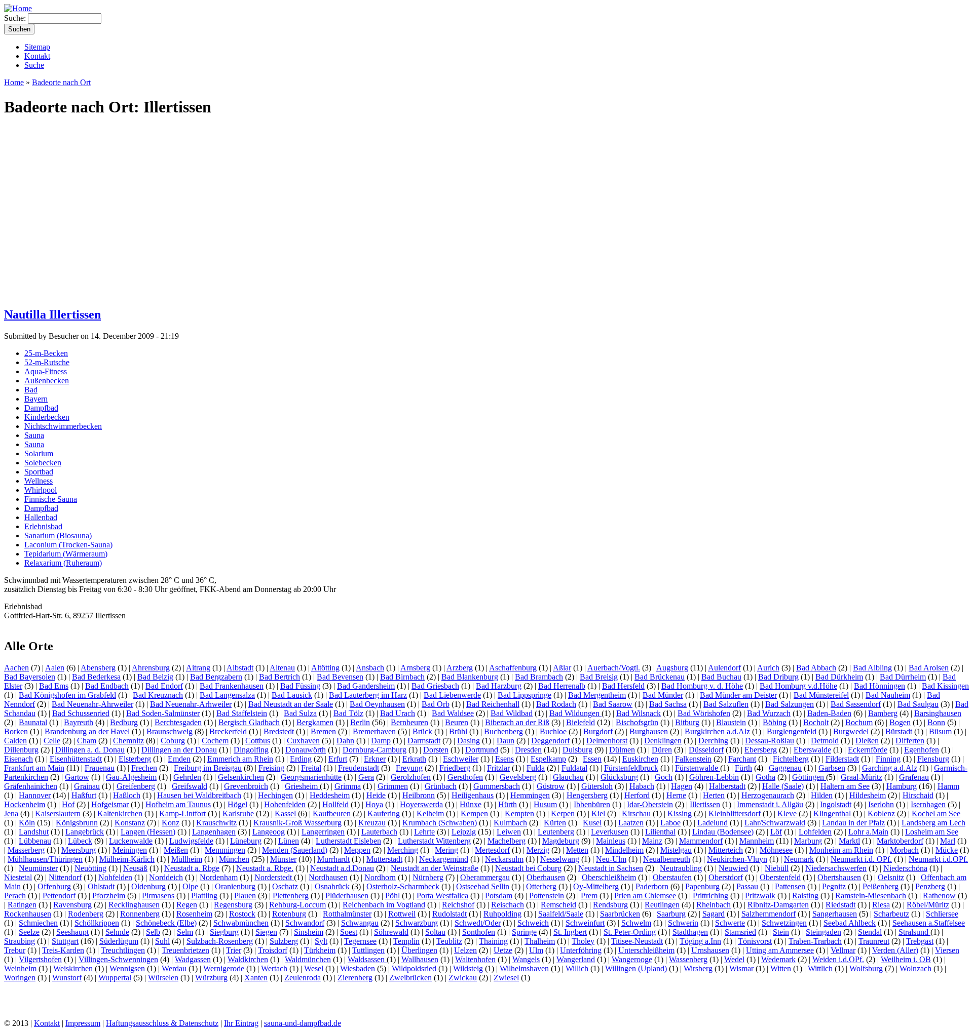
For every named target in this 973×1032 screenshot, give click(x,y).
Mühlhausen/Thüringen (45, 859)
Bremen (323, 731)
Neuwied (733, 868)
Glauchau (568, 777)
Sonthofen (478, 932)
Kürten (555, 822)
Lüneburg (245, 841)
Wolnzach (915, 968)
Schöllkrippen (96, 923)
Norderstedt (274, 877)
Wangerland (575, 959)
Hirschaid (918, 795)
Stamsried (740, 932)
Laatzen (631, 822)
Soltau (435, 932)
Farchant (742, 759)
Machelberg (507, 841)
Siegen (266, 932)
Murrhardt (333, 859)
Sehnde (117, 932)
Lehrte (424, 831)
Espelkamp (548, 759)
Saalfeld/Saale (560, 913)
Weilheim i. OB (906, 959)
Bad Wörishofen (704, 713)
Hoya (374, 804)
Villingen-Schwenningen (118, 959)
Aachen (16, 667)
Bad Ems (53, 686)
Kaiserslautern (58, 813)
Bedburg (124, 722)
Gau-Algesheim (131, 777)
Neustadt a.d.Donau (342, 868)
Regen (186, 904)
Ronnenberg (140, 913)
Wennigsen (127, 968)
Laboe (670, 822)
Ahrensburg (151, 667)
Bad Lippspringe (524, 695)
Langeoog (268, 831)
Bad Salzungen (789, 704)
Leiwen (509, 831)
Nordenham (219, 877)
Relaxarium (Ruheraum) (63, 563)
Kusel (592, 822)
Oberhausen (546, 877)
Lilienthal (660, 831)
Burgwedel (851, 731)
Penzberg (930, 886)
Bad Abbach (816, 667)
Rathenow (939, 895)
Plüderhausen (346, 895)
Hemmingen (530, 795)
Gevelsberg (518, 777)
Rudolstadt (449, 913)
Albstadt (240, 667)
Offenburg (54, 886)
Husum (545, 804)
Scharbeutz (891, 913)
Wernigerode (223, 968)
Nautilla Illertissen (52, 314)
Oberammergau (485, 877)
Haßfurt (83, 795)
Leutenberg (556, 831)
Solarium (38, 453)
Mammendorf (701, 841)
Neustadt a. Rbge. (264, 868)
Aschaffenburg (513, 667)
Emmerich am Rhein (240, 759)
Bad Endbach (107, 686)
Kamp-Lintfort (182, 813)
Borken (16, 731)
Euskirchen (640, 759)
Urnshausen (710, 950)
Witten (780, 968)
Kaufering (383, 813)
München (234, 859)
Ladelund (712, 822)
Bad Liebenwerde (452, 695)
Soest (348, 932)
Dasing (468, 740)
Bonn (936, 722)
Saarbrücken (620, 913)
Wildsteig (468, 968)
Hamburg (901, 786)
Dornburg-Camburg (374, 749)
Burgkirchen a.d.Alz (717, 731)
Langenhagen (214, 831)
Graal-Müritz (861, 777)
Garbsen (831, 768)
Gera (366, 777)
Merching (402, 850)
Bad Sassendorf (856, 704)
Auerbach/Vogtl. (613, 667)
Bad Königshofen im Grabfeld (67, 695)
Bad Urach (397, 713)
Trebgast (919, 941)
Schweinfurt (585, 923)
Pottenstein (546, 895)
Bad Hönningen (879, 686)
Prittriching (710, 895)
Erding (301, 759)
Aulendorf (724, 667)
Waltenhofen (475, 959)
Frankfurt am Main (34, 768)
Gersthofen (465, 777)
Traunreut (873, 941)
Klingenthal (832, 813)
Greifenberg (136, 786)
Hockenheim (24, 804)
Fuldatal (574, 768)
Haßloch (126, 795)
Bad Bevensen (340, 676)
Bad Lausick (292, 695)
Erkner (375, 759)
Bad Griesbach (435, 686)
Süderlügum (118, 941)
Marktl (849, 841)
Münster (283, 859)
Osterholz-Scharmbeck (402, 886)
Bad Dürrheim (903, 676)
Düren (662, 749)
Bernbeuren (409, 722)
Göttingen (809, 777)
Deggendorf (550, 740)
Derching (713, 740)
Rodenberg (85, 913)
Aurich (768, 667)
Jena (11, 813)
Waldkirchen (248, 959)
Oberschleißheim (609, 877)
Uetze (503, 950)
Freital (311, 768)
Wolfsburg (866, 968)
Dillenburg (21, 749)
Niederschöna (905, 868)
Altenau (282, 667)
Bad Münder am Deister (738, 695)
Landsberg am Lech (933, 822)
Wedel (734, 959)
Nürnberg (428, 877)
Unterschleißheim (646, 950)
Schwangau (360, 923)
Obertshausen (839, 877)
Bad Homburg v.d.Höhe (798, 686)
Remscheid (558, 904)
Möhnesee (776, 850)
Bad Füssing (300, 686)
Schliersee (942, 913)
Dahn (345, 740)
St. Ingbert (570, 932)
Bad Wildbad (512, 713)
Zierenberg (355, 977)
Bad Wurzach (769, 713)
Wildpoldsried (414, 968)
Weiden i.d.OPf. (838, 959)
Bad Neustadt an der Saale (290, 704)
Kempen (474, 813)
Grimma (347, 786)
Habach (641, 786)
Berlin (360, 722)
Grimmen (393, 786)
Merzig (538, 850)
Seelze (29, 932)
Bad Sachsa (668, 704)
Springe (524, 932)
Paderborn (651, 886)
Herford (637, 795)
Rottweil (402, 913)
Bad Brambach (539, 676)
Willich (577, 968)
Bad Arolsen (929, 667)
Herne (676, 795)
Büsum (940, 731)
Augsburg (672, 667)
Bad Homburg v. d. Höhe (702, 686)
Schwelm (636, 923)
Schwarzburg (416, 923)
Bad (31, 389)
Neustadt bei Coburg (528, 868)
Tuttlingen (368, 950)
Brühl (458, 731)
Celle (52, 740)
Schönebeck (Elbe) (166, 923)
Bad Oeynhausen (377, 704)
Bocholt (816, 722)
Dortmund (481, 749)
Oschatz (285, 886)
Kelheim (430, 813)
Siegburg (224, 932)
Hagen (681, 786)
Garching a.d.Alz (889, 768)
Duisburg (577, 749)
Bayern (36, 398)
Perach (15, 895)
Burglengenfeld (791, 731)
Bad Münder (663, 695)
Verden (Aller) (895, 950)
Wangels (526, 959)
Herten (714, 795)
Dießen (867, 740)
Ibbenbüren (592, 804)
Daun (505, 740)
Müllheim (186, 859)
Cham (86, 740)
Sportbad (38, 471)
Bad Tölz (348, 713)
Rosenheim (194, 913)
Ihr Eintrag (241, 1023)
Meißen (176, 850)
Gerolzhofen (411, 777)
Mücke (946, 850)
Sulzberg (284, 941)
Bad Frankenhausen (232, 686)
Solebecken (42, 462)
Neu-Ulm (611, 859)
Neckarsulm (504, 859)
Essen (592, 759)
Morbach (904, 850)
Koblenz (881, 813)
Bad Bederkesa (96, 676)
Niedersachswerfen (836, 868)
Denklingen (663, 740)
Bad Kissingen (945, 686)
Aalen (54, 667)
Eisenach (18, 759)
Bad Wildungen (575, 713)
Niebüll (777, 868)
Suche (34, 65)
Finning (888, 759)
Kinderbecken (46, 417)
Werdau (174, 968)
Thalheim (540, 941)
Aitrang (198, 667)
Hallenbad (40, 517)
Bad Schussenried (80, 713)
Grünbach (441, 786)
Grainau (87, 786)
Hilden (822, 795)
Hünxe (470, 804)
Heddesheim (330, 795)
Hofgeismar (110, 804)
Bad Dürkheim (839, 676)
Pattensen (790, 886)
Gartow (77, 777)
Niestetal (18, 877)
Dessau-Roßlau (769, 740)
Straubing (19, 941)
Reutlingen (662, 904)
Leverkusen (609, 831)
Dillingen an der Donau (179, 749)
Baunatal (33, 722)
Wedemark (778, 959)
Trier (233, 950)
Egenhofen (921, 749)
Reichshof (458, 904)
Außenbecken (46, 380)
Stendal (870, 932)
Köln (27, 822)
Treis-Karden (63, 950)
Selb (153, 932)
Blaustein (731, 722)
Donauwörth (305, 749)
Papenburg (702, 886)
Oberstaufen (672, 877)
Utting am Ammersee (780, 950)
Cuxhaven (303, 740)
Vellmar (843, 950)
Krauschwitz (216, 822)
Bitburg (687, 722)
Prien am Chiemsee (645, 895)
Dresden (528, 749)
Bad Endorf (164, 686)
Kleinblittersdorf (734, 813)
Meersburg (78, 850)
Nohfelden (115, 877)
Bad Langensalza (227, 695)
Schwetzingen (784, 923)
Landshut (34, 831)
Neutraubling (681, 868)
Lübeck (80, 841)
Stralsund (914, 932)
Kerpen (563, 813)
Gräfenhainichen (30, 786)
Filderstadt (842, 759)
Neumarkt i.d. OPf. (861, 859)
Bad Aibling (872, 667)
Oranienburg (235, 886)
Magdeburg (560, 841)
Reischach (507, 904)
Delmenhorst (606, 740)
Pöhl (392, 895)
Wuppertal (114, 977)
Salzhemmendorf (768, 913)
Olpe (190, 886)
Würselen (163, 977)
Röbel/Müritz (928, 904)
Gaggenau (785, 768)
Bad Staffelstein (241, 713)
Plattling (204, 895)
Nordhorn (380, 877)
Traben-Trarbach (815, 941)
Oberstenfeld (780, 877)
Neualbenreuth (666, 859)
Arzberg (459, 667)
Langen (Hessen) (148, 831)
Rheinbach (713, 904)
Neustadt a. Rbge (191, 868)
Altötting (325, 667)
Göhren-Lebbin (714, 777)
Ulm (536, 950)
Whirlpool (40, 490)
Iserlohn (881, 804)
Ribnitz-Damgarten (778, 904)
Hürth (507, 804)
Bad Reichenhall (492, 704)
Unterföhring (581, 950)
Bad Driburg (778, 676)
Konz (170, 822)
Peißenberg (881, 886)
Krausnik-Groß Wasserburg (297, 822)
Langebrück (84, 831)
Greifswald (189, 786)
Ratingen (22, 904)
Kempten (519, 813)
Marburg (808, 841)
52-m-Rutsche (46, 362)
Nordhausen (328, 877)
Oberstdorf (725, 877)
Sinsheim (308, 932)
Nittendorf (65, 877)
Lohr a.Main (868, 831)
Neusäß (135, 868)
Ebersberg (760, 749)
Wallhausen (419, 959)
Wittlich (820, 968)
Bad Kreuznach (158, 695)
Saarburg (671, 913)
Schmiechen (38, 923)
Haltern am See (845, 786)
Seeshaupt (72, 932)
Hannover (35, 795)
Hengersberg (587, 795)
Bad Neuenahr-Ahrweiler (92, 704)
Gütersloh (597, 786)
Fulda (536, 768)
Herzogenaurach (767, 795)
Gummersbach (496, 786)
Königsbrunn (77, 822)
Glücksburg (619, 777)
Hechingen (275, 795)
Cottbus (257, 740)
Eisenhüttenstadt (76, 759)
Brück (422, 731)
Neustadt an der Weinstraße (434, 868)
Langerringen (323, 831)
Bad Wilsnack (638, 713)
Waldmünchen (308, 959)
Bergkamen (314, 722)
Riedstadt (840, 904)
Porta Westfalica (442, 895)
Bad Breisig (599, 676)
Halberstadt (727, 786)
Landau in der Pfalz (853, 822)
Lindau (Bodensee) (723, 831)
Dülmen (622, 749)
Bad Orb (436, 704)
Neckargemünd (443, 859)
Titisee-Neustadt (637, 941)
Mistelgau (676, 850)
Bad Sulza (300, 713)
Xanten (256, 977)
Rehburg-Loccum (297, 904)
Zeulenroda (302, 977)
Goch (663, 777)
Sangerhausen (834, 913)
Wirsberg (698, 968)
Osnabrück (332, 886)
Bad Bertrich (279, 676)
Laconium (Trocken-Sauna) (68, 544)
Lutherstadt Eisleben (348, 841)
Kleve (787, 813)
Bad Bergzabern (216, 676)
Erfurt (337, 759)
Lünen (288, 841)
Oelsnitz (891, 877)
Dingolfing (251, 749)
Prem (589, 895)
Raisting (805, 895)
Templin (406, 941)
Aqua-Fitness (45, 371)
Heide (376, 795)
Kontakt (37, 56)
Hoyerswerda (421, 804)
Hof (68, 804)
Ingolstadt (835, 804)
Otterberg (541, 886)
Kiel (598, 813)
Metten (577, 850)
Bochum (859, 722)
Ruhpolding (502, 913)
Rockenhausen (27, 913)
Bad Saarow (612, 704)
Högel (237, 804)
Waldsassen (367, 959)
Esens (504, 759)
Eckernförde (867, 749)
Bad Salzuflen (726, 704)
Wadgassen (193, 959)
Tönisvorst (755, 941)
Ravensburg (72, 904)
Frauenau (100, 768)
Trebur (14, 950)
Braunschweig (169, 731)
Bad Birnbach (402, 676)
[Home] (18, 8)
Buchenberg (503, 731)
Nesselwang (559, 859)
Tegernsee (360, 941)
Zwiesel (506, 977)
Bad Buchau (721, 676)
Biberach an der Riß (517, 722)
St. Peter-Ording (630, 932)
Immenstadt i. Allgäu (770, 804)
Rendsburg (610, 904)
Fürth (743, 768)
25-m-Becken (46, 353)
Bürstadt (898, 731)
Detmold (825, 740)
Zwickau (462, 977)
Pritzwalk (760, 895)
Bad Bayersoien (29, 676)
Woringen (19, 977)
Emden (179, 759)
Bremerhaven (374, 731)
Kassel (285, 813)
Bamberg (882, 713)
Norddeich (166, 877)
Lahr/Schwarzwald (774, 822)
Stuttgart (65, 941)
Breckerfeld (228, 731)
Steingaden (823, 932)
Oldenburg (148, 886)
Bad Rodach (556, 704)
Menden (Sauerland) (294, 850)
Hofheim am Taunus (178, 804)
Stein (781, 932)
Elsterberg (135, 759)
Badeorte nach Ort (61, 82)
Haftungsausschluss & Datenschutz (162, 1023)
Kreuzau (372, 822)
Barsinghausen (937, 713)
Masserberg (26, 850)
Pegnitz (834, 886)
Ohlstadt (101, 886)
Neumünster (38, 868)
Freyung (409, 768)
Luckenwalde (131, 841)
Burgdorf (598, 731)
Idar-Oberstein (650, 804)
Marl (947, 841)
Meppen (357, 850)
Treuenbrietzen (185, 950)
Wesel (313, 968)
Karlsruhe (238, 813)
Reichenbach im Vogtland (384, 904)
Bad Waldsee (453, 713)
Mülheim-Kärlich (127, 859)
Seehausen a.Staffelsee (928, 923)
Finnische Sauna (50, 499)
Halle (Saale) (783, 786)
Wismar (741, 968)
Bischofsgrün (637, 722)
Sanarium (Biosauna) (58, 535)
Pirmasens (158, 895)
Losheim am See (931, 831)
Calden (15, 740)
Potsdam (498, 895)
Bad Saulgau (918, 704)
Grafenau (914, 777)
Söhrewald (391, 932)
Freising (271, 768)
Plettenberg (291, 895)
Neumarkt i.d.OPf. (938, 859)
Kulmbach (510, 822)
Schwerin (683, 923)
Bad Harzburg (498, 686)
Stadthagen (690, 932)
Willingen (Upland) (636, 968)
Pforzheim (108, 895)
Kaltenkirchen (119, 813)
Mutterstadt (384, 859)
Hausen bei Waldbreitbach (199, 795)
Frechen (144, 768)
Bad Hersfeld (623, 686)
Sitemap (37, 47)
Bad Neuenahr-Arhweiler (191, 704)
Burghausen (648, 731)
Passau (747, 886)
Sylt (321, 941)
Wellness (38, 481)
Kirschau (636, 813)
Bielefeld (580, 722)
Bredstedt (279, 731)
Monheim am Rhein (841, 850)
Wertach (274, 968)
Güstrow (551, 786)
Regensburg (233, 904)
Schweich (533, 923)
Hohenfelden (285, 804)
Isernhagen (928, 804)
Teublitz (449, 941)
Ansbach (370, 667)
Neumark (799, 859)
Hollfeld (335, 804)
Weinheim (20, 968)
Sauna (34, 435)
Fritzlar (498, 768)
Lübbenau (35, 841)
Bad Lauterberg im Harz (368, 695)
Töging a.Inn (700, 941)
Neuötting (90, 868)
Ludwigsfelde (191, 841)
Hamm (948, 786)
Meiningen (130, 850)
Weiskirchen (73, 968)
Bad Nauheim (888, 695)
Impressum (82, 1023)
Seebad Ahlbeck (850, 923)
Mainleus (610, 841)
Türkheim (319, 950)
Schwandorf (304, 923)
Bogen (900, 722)
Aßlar (562, 667)
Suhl (162, 941)
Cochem (215, 740)
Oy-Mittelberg (596, 886)
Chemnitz (128, 740)
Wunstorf (67, 977)
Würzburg (211, 977)
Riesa (881, 904)
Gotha (765, 777)
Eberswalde (812, 749)
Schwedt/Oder (478, 923)
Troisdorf (272, 950)
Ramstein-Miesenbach (870, 895)
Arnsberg (415, 667)
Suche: (16, 18)
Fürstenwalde (697, 768)
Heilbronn (418, 795)
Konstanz (130, 822)
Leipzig (464, 831)
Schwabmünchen (241, 923)
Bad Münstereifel (821, 695)
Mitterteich (725, 850)
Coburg (173, 740)
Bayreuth (78, 722)
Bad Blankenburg (469, 676)
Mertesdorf (492, 850)
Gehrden (187, 777)
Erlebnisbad (43, 526)
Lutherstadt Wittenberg (434, 841)
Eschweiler (460, 759)
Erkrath (414, 759)
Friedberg (454, 768)
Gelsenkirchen (241, 777)
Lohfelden (815, 831)
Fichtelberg (791, 759)
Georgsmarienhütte (311, 777)
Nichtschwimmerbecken (63, 426)
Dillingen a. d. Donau (90, 749)
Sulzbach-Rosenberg (219, 941)
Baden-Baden (829, 713)
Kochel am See (936, 813)
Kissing (679, 813)
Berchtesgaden (178, 722)
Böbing (775, 722)
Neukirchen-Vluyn (737, 859)
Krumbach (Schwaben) (439, 822)
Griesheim (302, 786)
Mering (446, 850)
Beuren (456, 722)
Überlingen (419, 950)
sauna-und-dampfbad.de (302, 1023)
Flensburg (933, 759)
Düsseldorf (706, 749)
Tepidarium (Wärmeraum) (65, 553)
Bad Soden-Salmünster (163, 713)
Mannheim (756, 841)
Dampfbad (41, 408)
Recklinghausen (134, 904)
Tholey (583, 941)
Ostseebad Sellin (482, 886)
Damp (381, 740)
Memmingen (225, 850)
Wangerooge (632, 959)
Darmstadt (423, 740)
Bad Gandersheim (366, 686)
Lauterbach (379, 831)
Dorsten (435, 749)
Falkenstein (693, 759)
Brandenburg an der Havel (87, 731)
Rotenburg (289, 913)
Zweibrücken (410, 977)
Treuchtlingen (123, 950)
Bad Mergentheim (597, 695)
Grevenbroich (246, 786)
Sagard (713, 913)
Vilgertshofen (40, 959)
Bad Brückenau (659, 676)
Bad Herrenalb (561, 686)
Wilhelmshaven (524, 968)
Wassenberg (688, 959)
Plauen (245, 895)
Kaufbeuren (332, 813)
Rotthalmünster (347, 913)
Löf (776, 831)
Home (14, 82)
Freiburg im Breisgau (208, 768)
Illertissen (705, 804)
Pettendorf (59, 895)
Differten (909, 740)
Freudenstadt (358, 768)
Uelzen (465, 950)
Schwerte (730, 923)
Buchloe (553, 731)
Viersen (947, 950)
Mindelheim (624, 850)
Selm (185, 932)
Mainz (652, 841)
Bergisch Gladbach (249, 722)
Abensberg (98, 667)
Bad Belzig (155, 676)
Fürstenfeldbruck (631, 768)
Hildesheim (867, 795)
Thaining (493, 941)
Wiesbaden (357, 968)
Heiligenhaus (473, 795)
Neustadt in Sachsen (610, 868)
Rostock (242, 913)
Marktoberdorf (900, 841)
